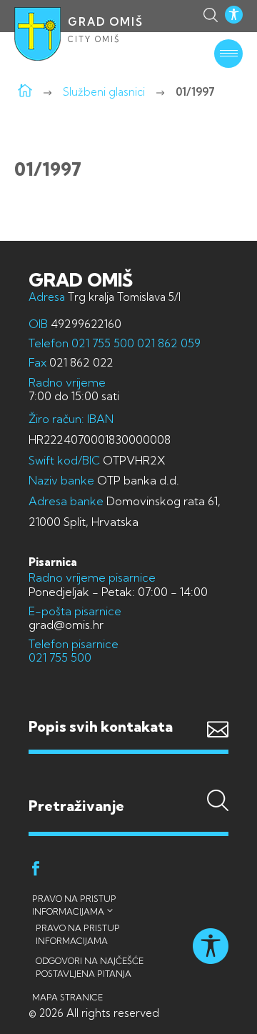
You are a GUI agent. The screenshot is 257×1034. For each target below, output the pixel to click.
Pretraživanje (128, 777)
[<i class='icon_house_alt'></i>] (25, 92)
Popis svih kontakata (101, 726)
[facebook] (36, 871)
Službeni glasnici (104, 92)
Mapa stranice (67, 997)
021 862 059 (167, 343)
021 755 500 (102, 343)
